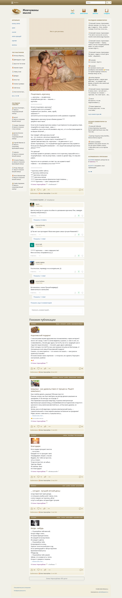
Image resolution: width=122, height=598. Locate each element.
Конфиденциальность (20, 590)
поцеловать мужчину (69, 48)
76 (34, 426)
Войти (16, 2)
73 (34, 508)
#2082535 (33, 377)
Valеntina (92, 161)
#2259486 (91, 160)
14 (41, 368)
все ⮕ (90, 171)
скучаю (14, 41)
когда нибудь (69, 517)
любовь (56, 48)
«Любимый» (52, 184)
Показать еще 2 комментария (41, 303)
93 (34, 477)
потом (63, 517)
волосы (14, 45)
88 (34, 368)
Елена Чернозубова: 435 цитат (56, 579)
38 (34, 190)
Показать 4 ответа (40, 220)
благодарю (71, 435)
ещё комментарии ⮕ (94, 114)
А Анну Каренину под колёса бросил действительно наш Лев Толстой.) (98, 130)
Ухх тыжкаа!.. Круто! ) (94, 62)
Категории (84, 10)
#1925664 (33, 517)
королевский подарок (77, 324)
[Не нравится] (82, 215)
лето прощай (16, 36)
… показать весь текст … (37, 415)
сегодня (73, 486)
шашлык (61, 377)
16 (41, 426)
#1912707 (33, 48)
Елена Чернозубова (39, 184)
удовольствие (72, 377)
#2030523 (33, 486)
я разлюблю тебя (78, 517)
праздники (55, 377)
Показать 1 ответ (40, 239)
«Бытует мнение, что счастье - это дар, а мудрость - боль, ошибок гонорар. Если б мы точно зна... (99, 27)
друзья (57, 324)
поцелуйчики (79, 48)
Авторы (95, 10)
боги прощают (79, 435)
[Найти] (108, 2)
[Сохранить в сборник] (38, 189)
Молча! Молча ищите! (95, 138)
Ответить (33, 216)
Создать (106, 10)
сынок (14, 32)
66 (34, 570)
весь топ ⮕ (15, 96)
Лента (72, 10)
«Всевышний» (53, 471)
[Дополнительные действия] (49, 189)
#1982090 (33, 435)
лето (64, 486)
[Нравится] (32, 189)
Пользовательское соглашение (22, 587)
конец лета (16, 23)
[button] (56, 302)
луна (13, 28)
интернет (63, 324)
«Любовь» (51, 564)
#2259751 (91, 166)
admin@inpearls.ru (103, 592)
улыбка (61, 48)
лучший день (79, 486)
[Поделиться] (44, 189)
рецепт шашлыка (82, 377)
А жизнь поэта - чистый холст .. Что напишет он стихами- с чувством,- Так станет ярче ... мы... (99, 92)
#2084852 (33, 324)
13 (41, 570)
